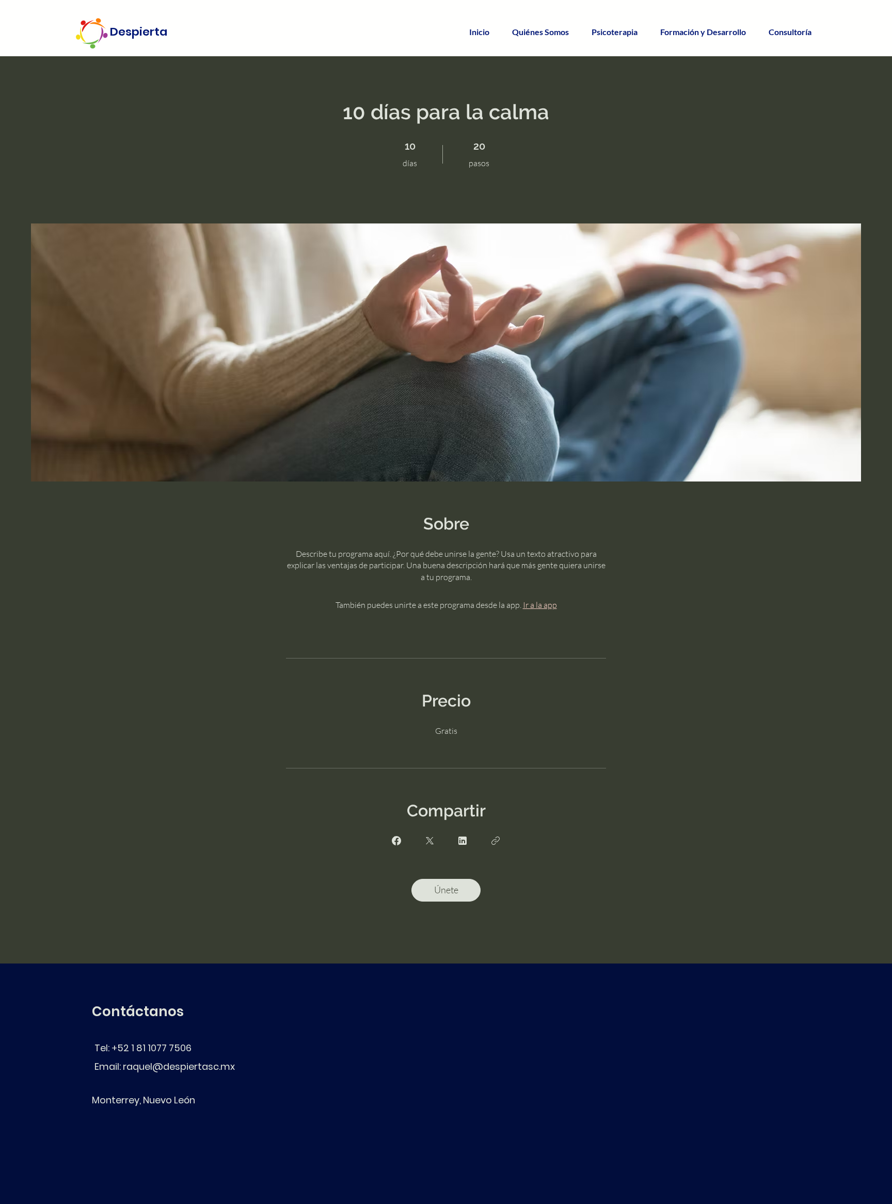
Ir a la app (540, 605)
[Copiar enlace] (495, 840)
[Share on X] (429, 840)
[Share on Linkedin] (462, 840)
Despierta (138, 32)
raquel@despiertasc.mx (179, 1066)
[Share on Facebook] (396, 840)
